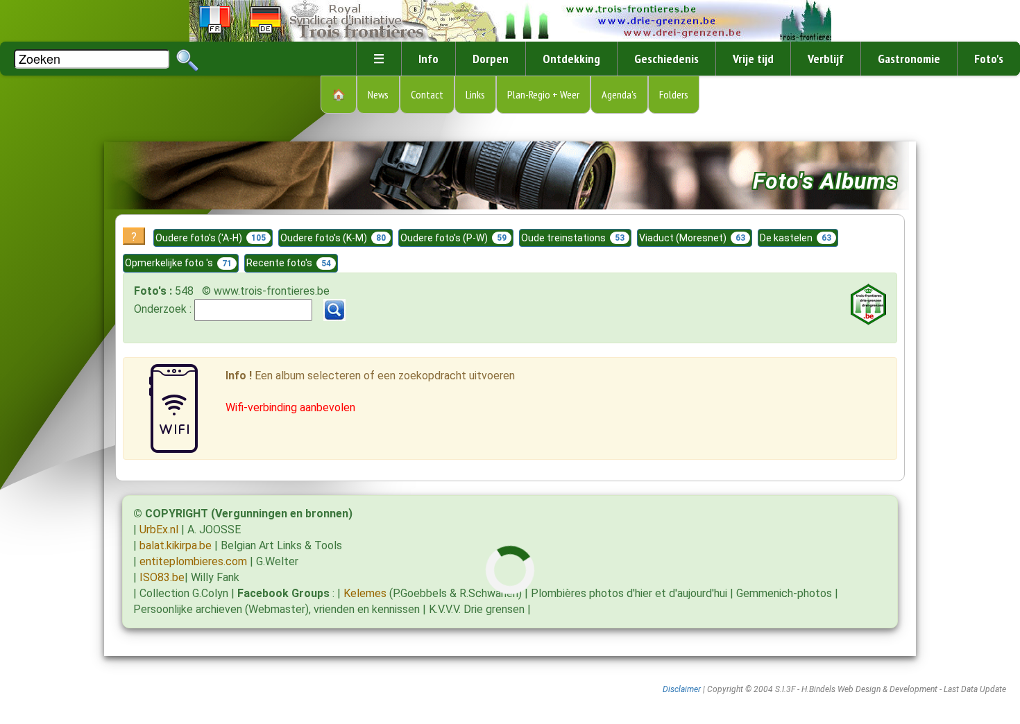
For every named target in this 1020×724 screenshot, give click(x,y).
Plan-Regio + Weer (543, 94)
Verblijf (826, 59)
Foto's (988, 59)
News (378, 94)
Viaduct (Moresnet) (692, 237)
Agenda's (619, 94)
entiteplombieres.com (193, 561)
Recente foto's (288, 262)
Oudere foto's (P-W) (453, 237)
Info (428, 59)
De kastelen (795, 237)
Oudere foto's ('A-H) (210, 237)
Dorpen (491, 59)
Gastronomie (909, 59)
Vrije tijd (753, 59)
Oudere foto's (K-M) (333, 237)
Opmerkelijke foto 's (178, 262)
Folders (673, 94)
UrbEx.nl (158, 529)
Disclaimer (682, 689)
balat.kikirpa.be (175, 545)
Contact (427, 94)
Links (475, 94)
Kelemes (364, 593)
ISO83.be (162, 577)
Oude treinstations (572, 237)
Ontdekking (571, 59)
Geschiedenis (666, 59)
